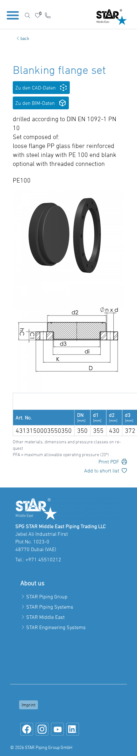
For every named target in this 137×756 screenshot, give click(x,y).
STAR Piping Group (47, 596)
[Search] (27, 15)
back (24, 38)
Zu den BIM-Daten (35, 103)
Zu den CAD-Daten (35, 87)
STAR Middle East (45, 617)
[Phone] (47, 15)
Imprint (28, 704)
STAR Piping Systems (49, 607)
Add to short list (101, 470)
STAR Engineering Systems (56, 627)
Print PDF (108, 461)
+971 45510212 (43, 559)
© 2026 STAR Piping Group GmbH (41, 747)
